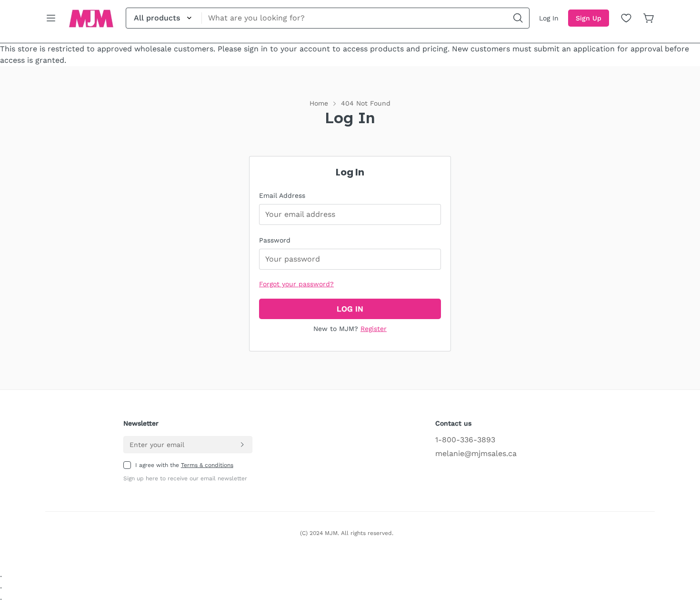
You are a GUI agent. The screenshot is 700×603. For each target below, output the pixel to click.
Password (274, 240)
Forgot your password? (296, 284)
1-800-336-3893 (465, 439)
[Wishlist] (626, 18)
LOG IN (350, 308)
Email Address (282, 195)
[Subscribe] (241, 445)
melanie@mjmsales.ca (476, 453)
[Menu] (51, 18)
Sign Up (588, 18)
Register (373, 328)
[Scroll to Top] (681, 551)
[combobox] (328, 18)
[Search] (518, 18)
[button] (649, 18)
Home (319, 103)
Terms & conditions (207, 465)
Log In (549, 18)
